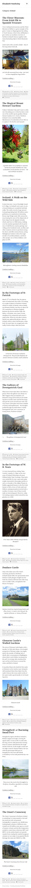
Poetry (18, 560)
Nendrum (21, 377)
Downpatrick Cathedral (16, 376)
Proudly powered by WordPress (17, 886)
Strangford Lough (6, 806)
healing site (10, 377)
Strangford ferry (24, 804)
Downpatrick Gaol (22, 456)
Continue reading (8, 78)
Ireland (21, 91)
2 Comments (7, 97)
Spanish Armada (7, 94)
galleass (14, 633)
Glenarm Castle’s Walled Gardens (11, 641)
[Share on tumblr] (19, 86)
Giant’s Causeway (11, 882)
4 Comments (19, 191)
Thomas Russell (6, 458)
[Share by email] (21, 86)
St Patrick (8, 379)
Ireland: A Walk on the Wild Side (14, 198)
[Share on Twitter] (12, 86)
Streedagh (19, 285)
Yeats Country (5, 562)
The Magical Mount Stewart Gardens (12, 104)
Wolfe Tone (12, 458)
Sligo (21, 560)
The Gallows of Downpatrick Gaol (12, 386)
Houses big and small (23, 454)
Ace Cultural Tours (12, 632)
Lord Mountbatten (21, 284)
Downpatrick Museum (7, 457)
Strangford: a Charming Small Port (15, 731)
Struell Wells (14, 379)
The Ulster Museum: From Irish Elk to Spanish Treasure (13, 20)
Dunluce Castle (10, 567)
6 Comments (14, 562)
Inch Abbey (16, 377)
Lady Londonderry (21, 190)
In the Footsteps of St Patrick (13, 294)
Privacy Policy (5, 886)
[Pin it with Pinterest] (17, 86)
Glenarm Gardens (14, 722)
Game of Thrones (20, 633)
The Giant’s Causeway (14, 811)
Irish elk (20, 93)
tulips (20, 722)
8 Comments (21, 458)
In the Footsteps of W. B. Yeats (14, 465)
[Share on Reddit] (14, 86)
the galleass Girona (16, 94)
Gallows (24, 457)
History (17, 91)
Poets (17, 559)
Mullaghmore (5, 285)
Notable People (20, 375)
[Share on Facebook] (9, 86)
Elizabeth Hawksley (11, 3)
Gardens (17, 188)
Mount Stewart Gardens (7, 191)
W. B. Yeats (25, 560)
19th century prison (12, 456)
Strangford (17, 804)
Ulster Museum (15, 96)
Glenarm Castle (6, 722)
